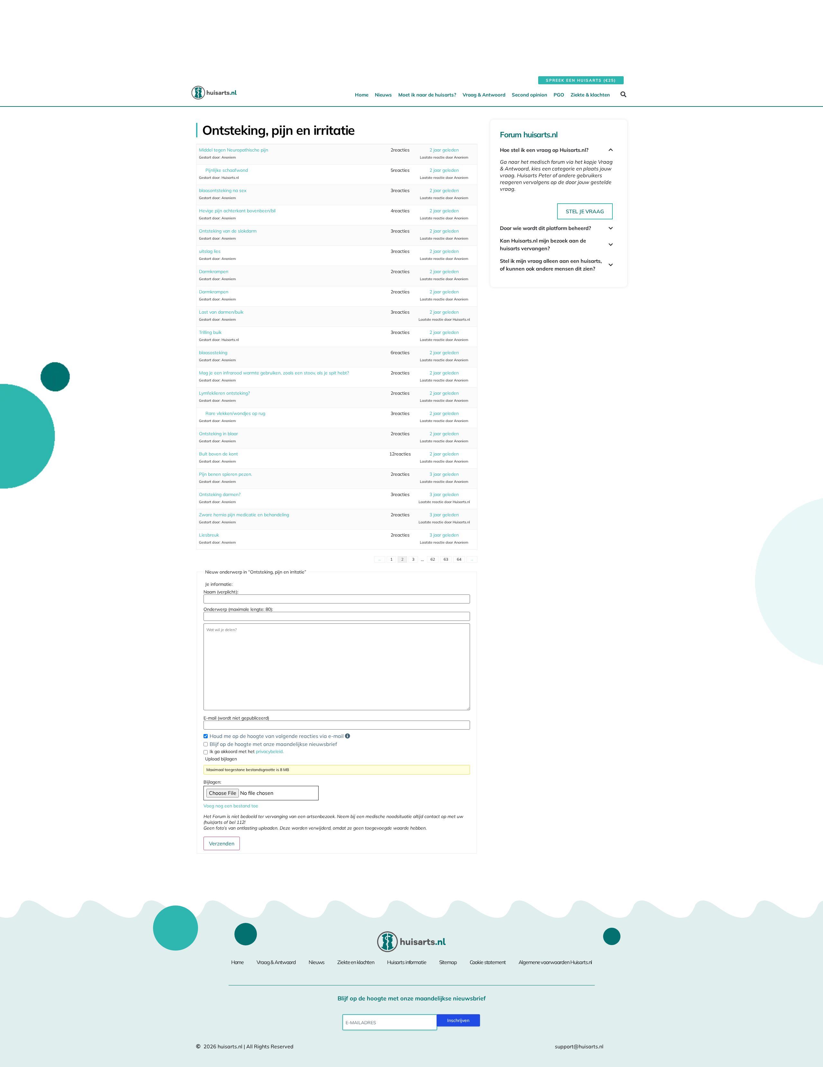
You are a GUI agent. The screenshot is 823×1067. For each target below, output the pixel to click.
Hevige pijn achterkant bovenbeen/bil (237, 211)
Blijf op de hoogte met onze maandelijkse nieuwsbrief (273, 744)
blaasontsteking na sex (222, 190)
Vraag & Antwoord (484, 95)
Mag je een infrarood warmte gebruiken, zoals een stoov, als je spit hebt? (274, 373)
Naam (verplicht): (220, 592)
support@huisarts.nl (579, 1046)
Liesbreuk (209, 535)
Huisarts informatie (406, 962)
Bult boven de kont (218, 454)
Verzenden (221, 843)
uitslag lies (210, 251)
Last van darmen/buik (221, 312)
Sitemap (448, 962)
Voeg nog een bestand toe (230, 806)
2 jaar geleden (444, 150)
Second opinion (529, 95)
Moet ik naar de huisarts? (427, 95)
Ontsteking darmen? (219, 494)
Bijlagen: (212, 782)
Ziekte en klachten (355, 962)
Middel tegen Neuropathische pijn (233, 150)
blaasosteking (213, 352)
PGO (559, 95)
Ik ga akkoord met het (247, 751)
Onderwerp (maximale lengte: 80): (238, 609)
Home (361, 95)
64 (459, 559)
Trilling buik (210, 332)
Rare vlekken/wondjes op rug (235, 413)
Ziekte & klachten (590, 95)
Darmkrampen (213, 271)
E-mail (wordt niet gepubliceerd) (236, 718)
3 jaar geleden (444, 474)
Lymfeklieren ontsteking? (224, 393)
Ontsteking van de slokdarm (228, 231)
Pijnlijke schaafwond (226, 170)
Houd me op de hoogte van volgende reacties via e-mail (277, 736)
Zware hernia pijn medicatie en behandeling (244, 515)
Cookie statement (488, 962)
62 (432, 559)
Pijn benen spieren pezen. (225, 474)
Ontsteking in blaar (218, 434)
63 (446, 559)
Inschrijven (458, 1020)
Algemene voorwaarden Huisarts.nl (555, 962)
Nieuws (383, 95)
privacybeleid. (270, 751)
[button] (623, 94)
